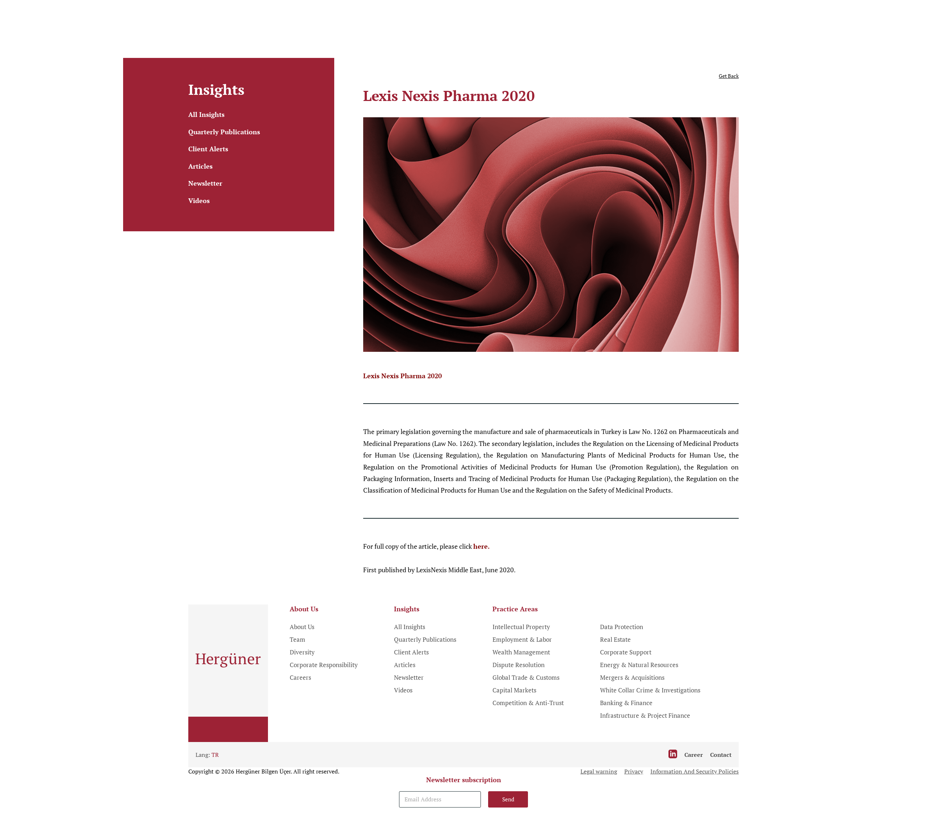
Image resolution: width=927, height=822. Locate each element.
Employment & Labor (522, 639)
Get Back (729, 75)
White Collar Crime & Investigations (650, 690)
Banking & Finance (626, 703)
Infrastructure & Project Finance (645, 715)
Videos (199, 200)
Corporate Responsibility (324, 665)
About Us (302, 627)
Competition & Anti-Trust (528, 703)
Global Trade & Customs (525, 677)
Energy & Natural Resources (639, 665)
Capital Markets (514, 690)
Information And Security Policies (694, 771)
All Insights (206, 114)
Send (508, 799)
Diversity (302, 652)
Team (297, 639)
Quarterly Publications (224, 131)
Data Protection (621, 627)
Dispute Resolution (518, 665)
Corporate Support (625, 652)
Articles (200, 166)
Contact (720, 755)
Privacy (633, 771)
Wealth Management (521, 652)
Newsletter (205, 183)
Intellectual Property (521, 627)
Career (693, 755)
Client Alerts (208, 148)
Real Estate (615, 639)
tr (215, 755)
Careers (300, 677)
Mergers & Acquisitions (632, 677)
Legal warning (598, 771)
